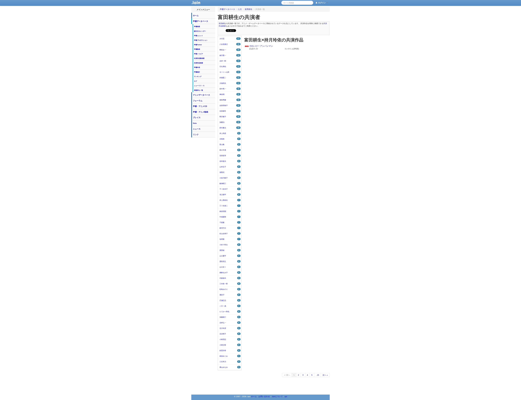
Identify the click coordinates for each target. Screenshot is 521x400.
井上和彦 (229, 133)
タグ (195, 81)
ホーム (196, 15)
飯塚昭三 (229, 183)
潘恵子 (229, 295)
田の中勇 (229, 150)
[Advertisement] (203, 179)
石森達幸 (229, 278)
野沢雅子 (229, 117)
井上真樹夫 (229, 200)
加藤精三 (229, 317)
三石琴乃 (229, 362)
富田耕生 (222, 23)
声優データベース (200, 21)
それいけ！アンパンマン (261, 46)
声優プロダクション (200, 40)
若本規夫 (229, 161)
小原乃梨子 (229, 178)
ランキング (197, 76)
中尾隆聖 (229, 217)
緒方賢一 (229, 55)
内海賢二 (229, 78)
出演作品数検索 (199, 58)
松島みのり (229, 289)
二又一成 (229, 306)
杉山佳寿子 (229, 234)
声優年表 (197, 67)
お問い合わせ (264, 396)
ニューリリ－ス (199, 85)
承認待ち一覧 (198, 90)
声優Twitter (198, 45)
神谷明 (229, 94)
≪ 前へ (287, 375)
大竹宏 (229, 39)
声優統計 (197, 72)
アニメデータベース (201, 95)
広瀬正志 (229, 300)
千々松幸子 (229, 189)
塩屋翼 (229, 239)
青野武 (229, 172)
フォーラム (197, 101)
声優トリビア (198, 54)
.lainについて (277, 396)
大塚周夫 (229, 83)
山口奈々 (229, 267)
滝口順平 (229, 195)
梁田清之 (229, 261)
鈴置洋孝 (229, 350)
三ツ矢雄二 (229, 206)
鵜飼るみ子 (229, 273)
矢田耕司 (229, 111)
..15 (317, 375)
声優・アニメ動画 (200, 112)
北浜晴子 (229, 334)
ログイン (322, 3)
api (286, 396)
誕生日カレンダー (200, 31)
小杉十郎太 (229, 245)
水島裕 (229, 139)
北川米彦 (229, 328)
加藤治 (229, 122)
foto (195, 123)
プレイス (197, 117)
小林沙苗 (229, 345)
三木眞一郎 (229, 284)
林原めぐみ (229, 356)
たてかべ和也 (229, 311)
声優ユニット (198, 35)
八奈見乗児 (229, 44)
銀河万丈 (229, 228)
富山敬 (229, 144)
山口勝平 (229, 256)
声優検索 (197, 26)
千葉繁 (229, 222)
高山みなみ (229, 367)
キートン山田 (229, 72)
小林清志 (229, 339)
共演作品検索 (198, 63)
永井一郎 (229, 61)
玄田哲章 (229, 156)
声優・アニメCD (200, 106)
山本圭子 (229, 167)
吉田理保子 (229, 105)
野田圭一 (229, 50)
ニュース (197, 129)
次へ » (325, 375)
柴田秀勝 (229, 100)
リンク (196, 134)
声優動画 (197, 49)
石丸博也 (229, 66)
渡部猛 (229, 250)
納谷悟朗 (229, 211)
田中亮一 (229, 89)
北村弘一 (229, 323)
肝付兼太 (229, 128)
